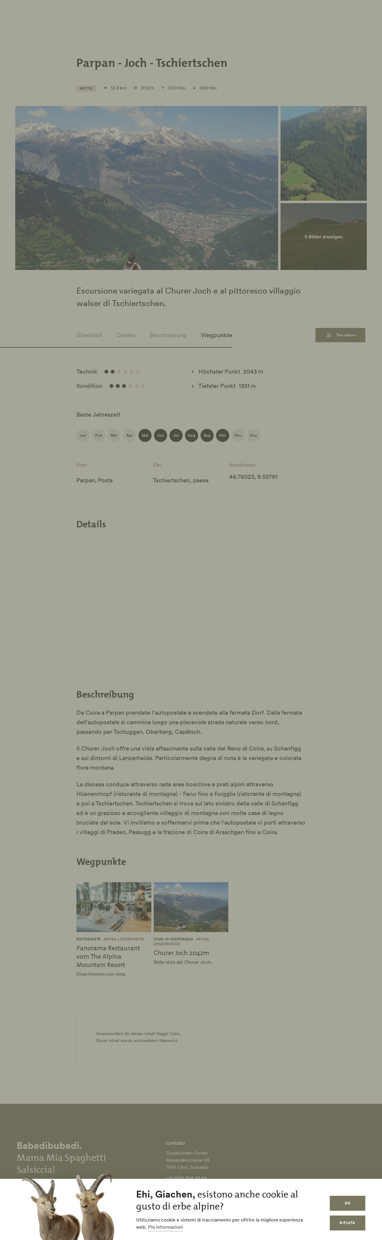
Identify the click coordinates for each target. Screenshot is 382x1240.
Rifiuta (347, 1223)
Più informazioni (165, 1227)
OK (348, 1203)
